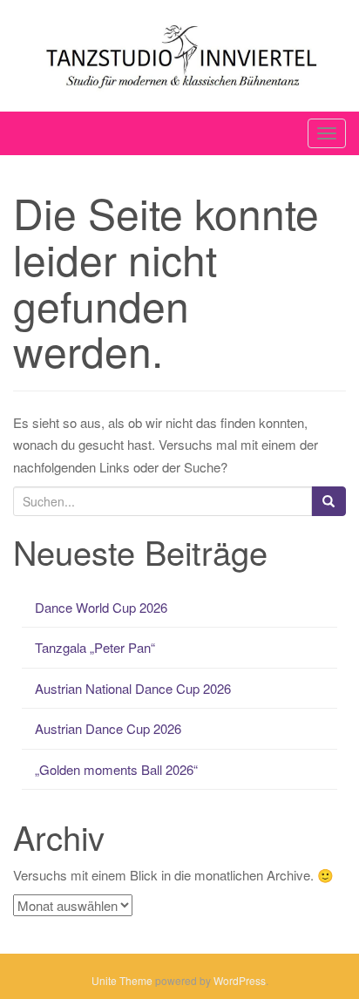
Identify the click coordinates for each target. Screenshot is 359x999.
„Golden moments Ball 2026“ (116, 769)
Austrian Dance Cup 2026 (108, 728)
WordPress (239, 980)
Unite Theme (121, 980)
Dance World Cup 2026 (101, 607)
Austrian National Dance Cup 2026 (133, 688)
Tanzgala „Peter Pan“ (95, 647)
